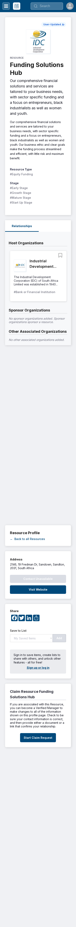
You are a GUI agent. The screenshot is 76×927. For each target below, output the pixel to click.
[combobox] (47, 6)
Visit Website (38, 589)
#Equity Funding (21, 174)
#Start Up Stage (21, 202)
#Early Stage (19, 188)
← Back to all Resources (27, 539)
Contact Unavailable (38, 578)
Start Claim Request (38, 737)
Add (59, 638)
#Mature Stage (20, 197)
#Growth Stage (20, 193)
